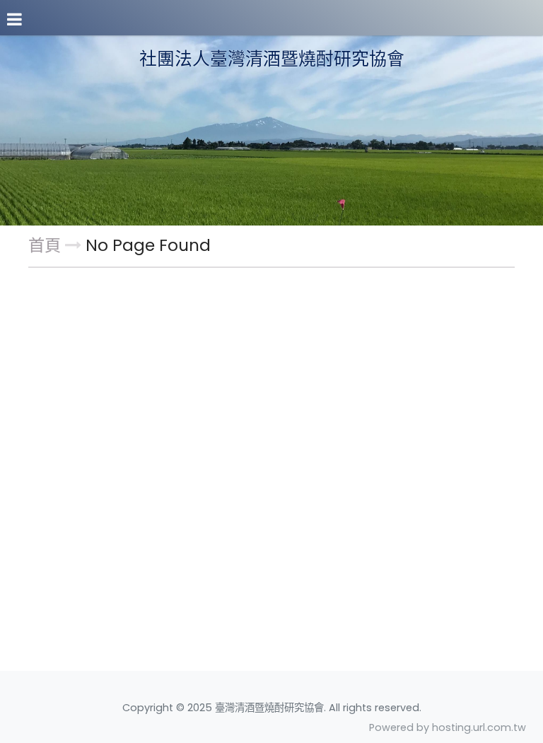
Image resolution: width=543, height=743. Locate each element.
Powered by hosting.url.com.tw (447, 727)
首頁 (44, 245)
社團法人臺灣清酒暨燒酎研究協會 (271, 59)
